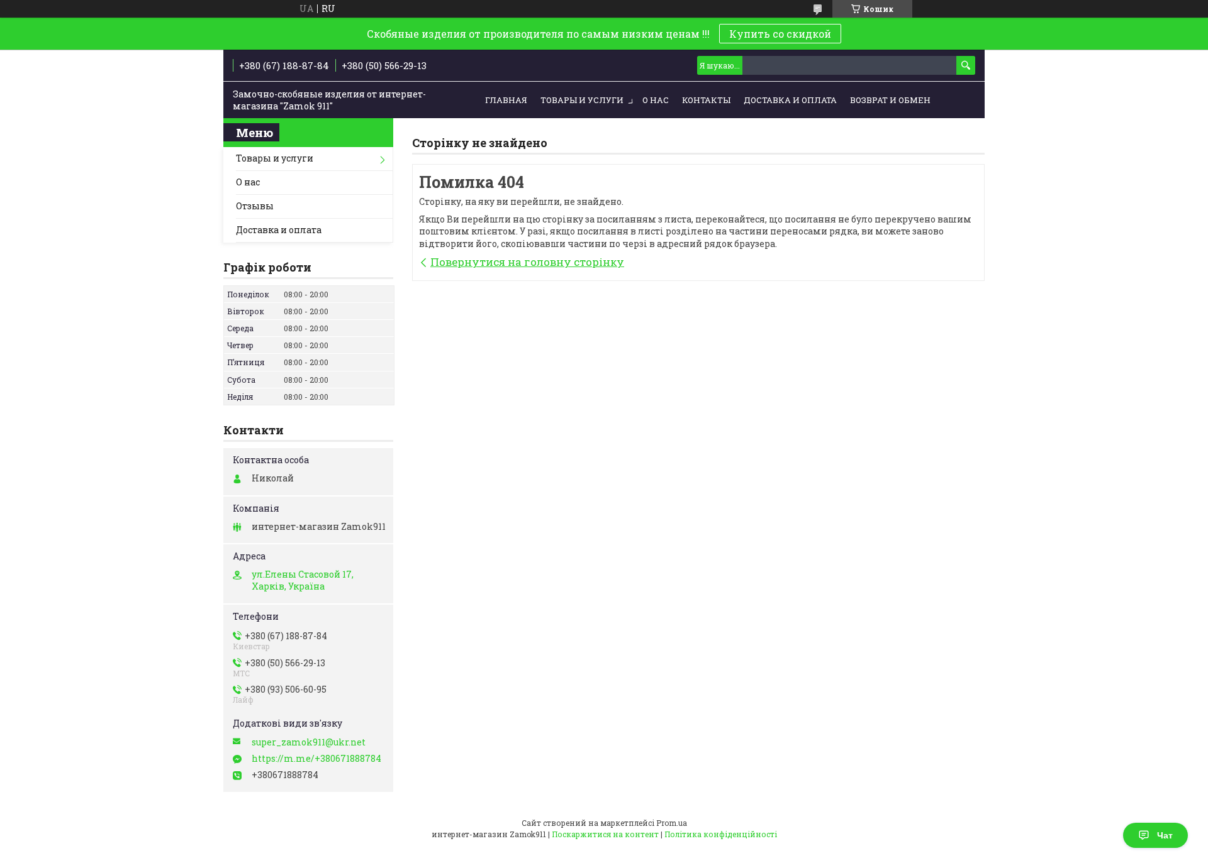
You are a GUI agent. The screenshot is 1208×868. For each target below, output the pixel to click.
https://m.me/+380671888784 (316, 758)
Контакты (706, 100)
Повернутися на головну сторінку (527, 262)
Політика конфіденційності (720, 834)
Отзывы (255, 206)
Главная (506, 100)
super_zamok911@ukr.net (309, 742)
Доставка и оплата (790, 100)
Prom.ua (671, 823)
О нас (655, 100)
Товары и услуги (582, 100)
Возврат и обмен (890, 100)
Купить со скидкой (780, 33)
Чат (1165, 835)
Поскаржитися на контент (605, 834)
